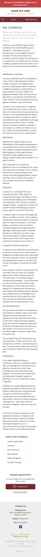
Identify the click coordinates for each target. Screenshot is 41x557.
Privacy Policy (12, 546)
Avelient (31, 546)
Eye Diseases (12, 454)
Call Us (14, 19)
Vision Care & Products (16, 436)
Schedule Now (22, 487)
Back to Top (20, 551)
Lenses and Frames (15, 441)
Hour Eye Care (23, 541)
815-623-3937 (23, 519)
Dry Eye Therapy (14, 462)
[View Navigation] (3, 19)
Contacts (11, 445)
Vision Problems (14, 458)
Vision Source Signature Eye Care (20, 534)
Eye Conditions (13, 450)
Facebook (20, 526)
